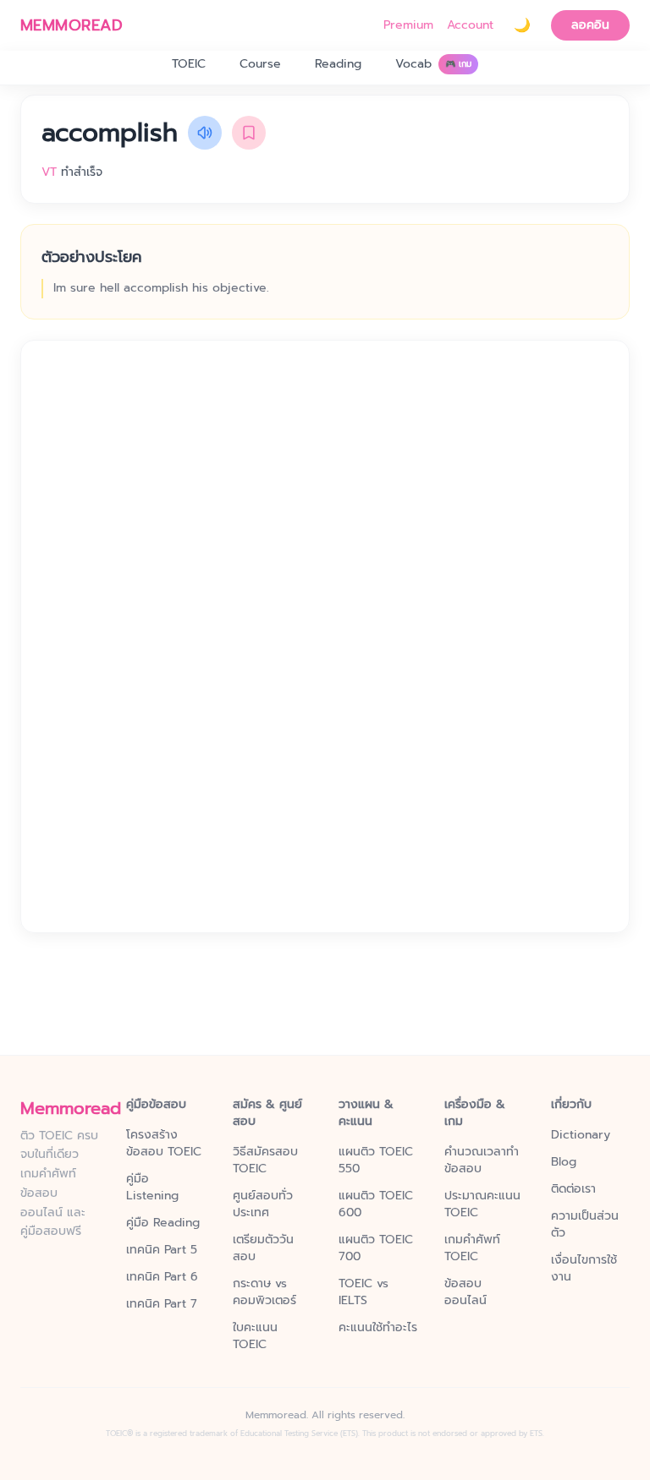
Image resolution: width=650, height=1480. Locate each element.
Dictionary (580, 1135)
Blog (563, 1162)
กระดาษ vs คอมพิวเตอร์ (264, 1292)
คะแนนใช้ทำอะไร (378, 1327)
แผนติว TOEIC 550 (376, 1160)
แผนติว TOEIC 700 (376, 1248)
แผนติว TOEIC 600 (376, 1204)
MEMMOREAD (71, 25)
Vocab (433, 64)
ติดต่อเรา (573, 1189)
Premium (408, 25)
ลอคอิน (590, 25)
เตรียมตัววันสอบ (263, 1248)
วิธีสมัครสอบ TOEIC (265, 1160)
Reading (338, 64)
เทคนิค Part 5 (161, 1250)
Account (470, 25)
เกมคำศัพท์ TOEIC (472, 1248)
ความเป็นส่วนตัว (585, 1225)
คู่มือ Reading (163, 1223)
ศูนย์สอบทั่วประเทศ (263, 1204)
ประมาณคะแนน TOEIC (482, 1204)
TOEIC (189, 64)
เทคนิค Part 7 (161, 1304)
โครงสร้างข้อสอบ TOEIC (163, 1144)
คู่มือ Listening (152, 1187)
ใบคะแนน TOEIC (255, 1336)
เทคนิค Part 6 (162, 1277)
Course (260, 64)
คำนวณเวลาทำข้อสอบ (481, 1160)
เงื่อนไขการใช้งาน (584, 1269)
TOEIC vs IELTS (363, 1292)
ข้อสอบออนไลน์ (465, 1292)
